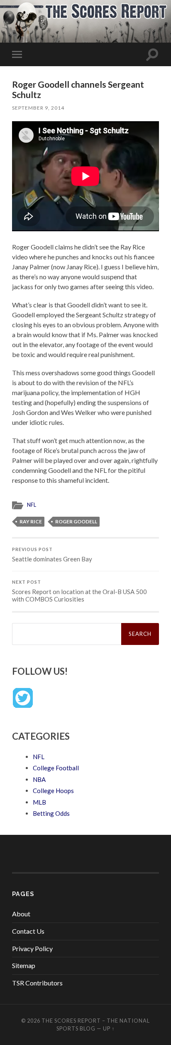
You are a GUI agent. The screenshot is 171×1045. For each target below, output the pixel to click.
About (21, 914)
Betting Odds (51, 813)
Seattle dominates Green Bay (52, 555)
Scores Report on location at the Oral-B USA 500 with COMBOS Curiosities (79, 591)
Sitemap (23, 965)
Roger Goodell (76, 521)
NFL (31, 504)
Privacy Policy (32, 948)
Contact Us (28, 931)
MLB (39, 802)
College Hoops (53, 790)
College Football (56, 768)
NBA (39, 779)
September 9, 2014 (38, 108)
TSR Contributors (37, 983)
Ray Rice (31, 521)
